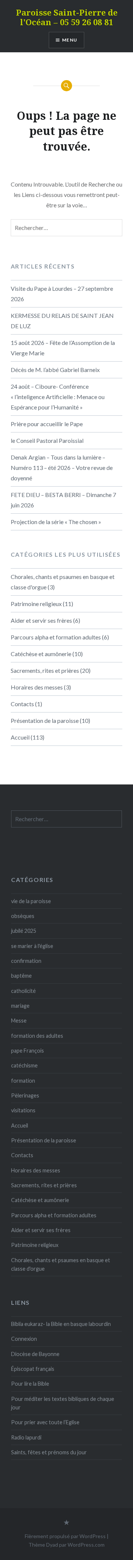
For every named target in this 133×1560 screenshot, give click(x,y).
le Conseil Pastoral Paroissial (47, 440)
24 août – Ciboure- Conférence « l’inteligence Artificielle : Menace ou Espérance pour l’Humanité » (58, 397)
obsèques (22, 916)
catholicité (23, 991)
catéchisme (24, 1065)
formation (23, 1080)
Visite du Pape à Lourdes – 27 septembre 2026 (62, 293)
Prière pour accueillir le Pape (47, 423)
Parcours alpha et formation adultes (56, 637)
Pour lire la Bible (30, 1383)
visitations (23, 1110)
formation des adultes (37, 1036)
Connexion (24, 1339)
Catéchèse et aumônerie (41, 653)
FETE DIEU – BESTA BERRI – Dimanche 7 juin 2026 (63, 500)
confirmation (26, 961)
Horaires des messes (37, 687)
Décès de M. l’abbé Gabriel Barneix (55, 369)
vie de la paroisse (31, 901)
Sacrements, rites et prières (45, 670)
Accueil (20, 737)
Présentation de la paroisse (45, 720)
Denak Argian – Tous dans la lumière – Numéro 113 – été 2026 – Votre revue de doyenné (62, 467)
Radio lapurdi (26, 1437)
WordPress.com (86, 1544)
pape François (27, 1050)
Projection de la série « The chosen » (56, 521)
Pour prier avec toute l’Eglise (45, 1422)
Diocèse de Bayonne (35, 1354)
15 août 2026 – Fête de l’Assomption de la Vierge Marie (63, 347)
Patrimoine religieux (36, 603)
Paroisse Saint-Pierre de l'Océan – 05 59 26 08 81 (66, 17)
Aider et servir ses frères (41, 620)
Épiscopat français (32, 1369)
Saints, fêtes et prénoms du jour (49, 1452)
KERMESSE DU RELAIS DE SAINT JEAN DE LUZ (62, 320)
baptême (21, 975)
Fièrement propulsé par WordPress (65, 1536)
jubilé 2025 (23, 931)
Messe (19, 1020)
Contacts (22, 703)
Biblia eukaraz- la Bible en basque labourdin (61, 1324)
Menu (69, 40)
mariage (20, 1006)
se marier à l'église (32, 946)
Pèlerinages (25, 1095)
